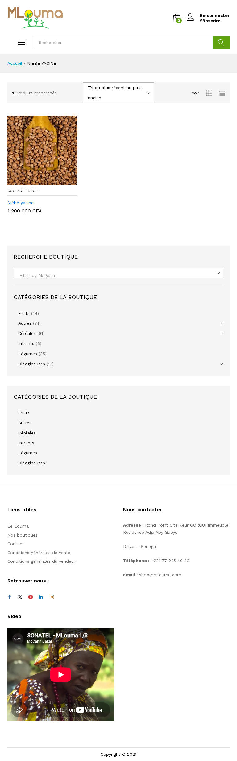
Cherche (221, 42)
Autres (24, 323)
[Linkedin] (41, 597)
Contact (15, 543)
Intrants (26, 343)
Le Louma (18, 526)
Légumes (27, 353)
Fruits (24, 313)
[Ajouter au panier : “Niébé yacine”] (35, 181)
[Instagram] (51, 597)
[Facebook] (9, 597)
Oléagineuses (31, 363)
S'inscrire (210, 20)
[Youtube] (30, 597)
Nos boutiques (22, 535)
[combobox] (118, 273)
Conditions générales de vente (38, 552)
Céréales (27, 333)
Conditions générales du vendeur (41, 561)
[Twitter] (20, 597)
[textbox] (118, 275)
